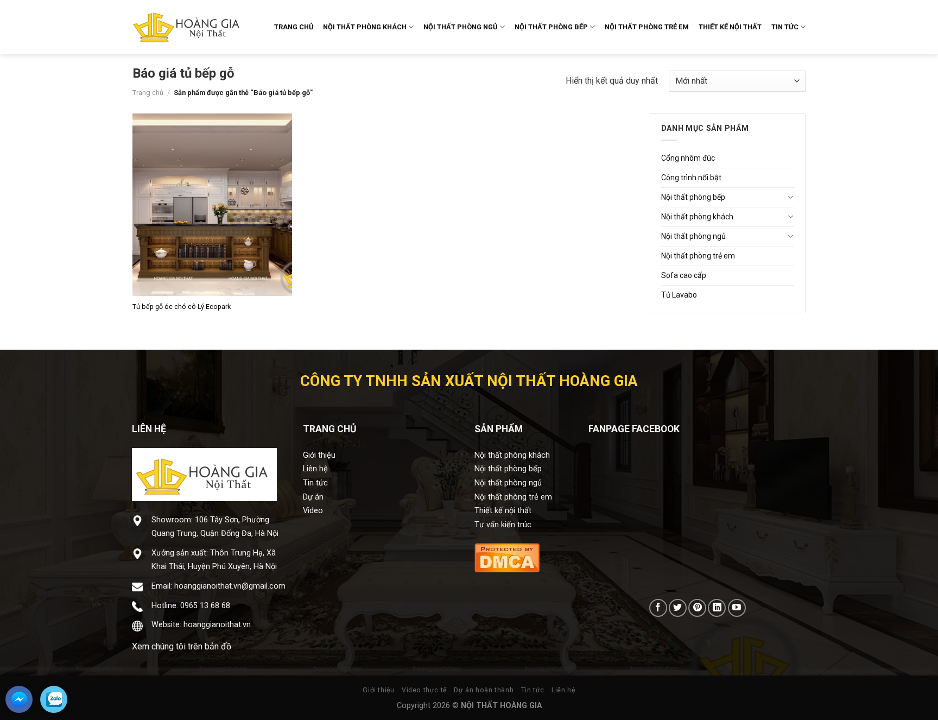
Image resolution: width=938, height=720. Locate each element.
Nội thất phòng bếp (693, 197)
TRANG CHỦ (293, 27)
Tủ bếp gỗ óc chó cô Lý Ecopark (181, 306)
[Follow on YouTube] (737, 608)
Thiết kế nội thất (502, 510)
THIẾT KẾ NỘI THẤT (730, 27)
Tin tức (315, 483)
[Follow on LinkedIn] (717, 608)
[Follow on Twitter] (678, 608)
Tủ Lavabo (679, 294)
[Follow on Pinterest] (697, 608)
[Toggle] (790, 197)
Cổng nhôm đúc (688, 158)
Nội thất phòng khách (697, 216)
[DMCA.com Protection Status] (507, 557)
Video (313, 510)
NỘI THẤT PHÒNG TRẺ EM (647, 27)
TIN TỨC (784, 27)
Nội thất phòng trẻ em (698, 255)
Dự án (313, 497)
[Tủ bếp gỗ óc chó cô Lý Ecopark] (212, 204)
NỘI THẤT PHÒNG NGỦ (460, 27)
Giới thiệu (319, 455)
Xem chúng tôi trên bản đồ (181, 646)
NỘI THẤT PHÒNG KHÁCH (365, 27)
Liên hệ (315, 468)
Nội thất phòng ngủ (693, 236)
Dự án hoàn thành (484, 690)
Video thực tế (424, 690)
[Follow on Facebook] (658, 608)
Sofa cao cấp (683, 275)
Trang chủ (147, 93)
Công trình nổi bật (691, 177)
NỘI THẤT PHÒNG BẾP (551, 27)
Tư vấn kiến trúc (502, 524)
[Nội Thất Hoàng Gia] (186, 27)
